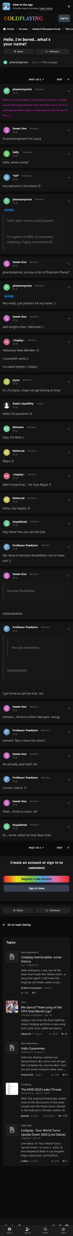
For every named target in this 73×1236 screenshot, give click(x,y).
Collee (24, 1161)
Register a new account (37, 879)
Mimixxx (18, 427)
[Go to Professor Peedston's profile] (6, 547)
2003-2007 (26, 1125)
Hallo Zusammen (33, 1048)
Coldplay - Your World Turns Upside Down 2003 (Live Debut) (43, 1132)
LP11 (23, 1002)
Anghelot (26, 1138)
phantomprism (18, 62)
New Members (29, 952)
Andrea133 (27, 1052)
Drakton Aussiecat (31, 987)
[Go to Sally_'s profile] (6, 153)
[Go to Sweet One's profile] (6, 130)
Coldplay (26, 1084)
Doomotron (27, 1093)
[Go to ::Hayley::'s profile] (6, 342)
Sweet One (19, 128)
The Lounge (49, 62)
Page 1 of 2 (35, 79)
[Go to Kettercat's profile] (6, 452)
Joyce (16, 380)
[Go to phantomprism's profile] (5, 62)
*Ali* (16, 175)
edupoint (26, 1033)
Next (59, 79)
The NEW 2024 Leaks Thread (41, 1089)
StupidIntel (20, 521)
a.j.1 (23, 965)
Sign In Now (36, 888)
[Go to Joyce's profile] (6, 381)
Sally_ (16, 152)
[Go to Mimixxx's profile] (6, 429)
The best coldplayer (32, 1015)
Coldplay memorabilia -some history (41, 959)
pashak (25, 1115)
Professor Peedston (25, 545)
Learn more (7, 6)
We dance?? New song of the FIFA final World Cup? (41, 1009)
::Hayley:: (18, 340)
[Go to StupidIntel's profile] (6, 523)
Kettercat (19, 451)
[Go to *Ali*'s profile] (6, 177)
